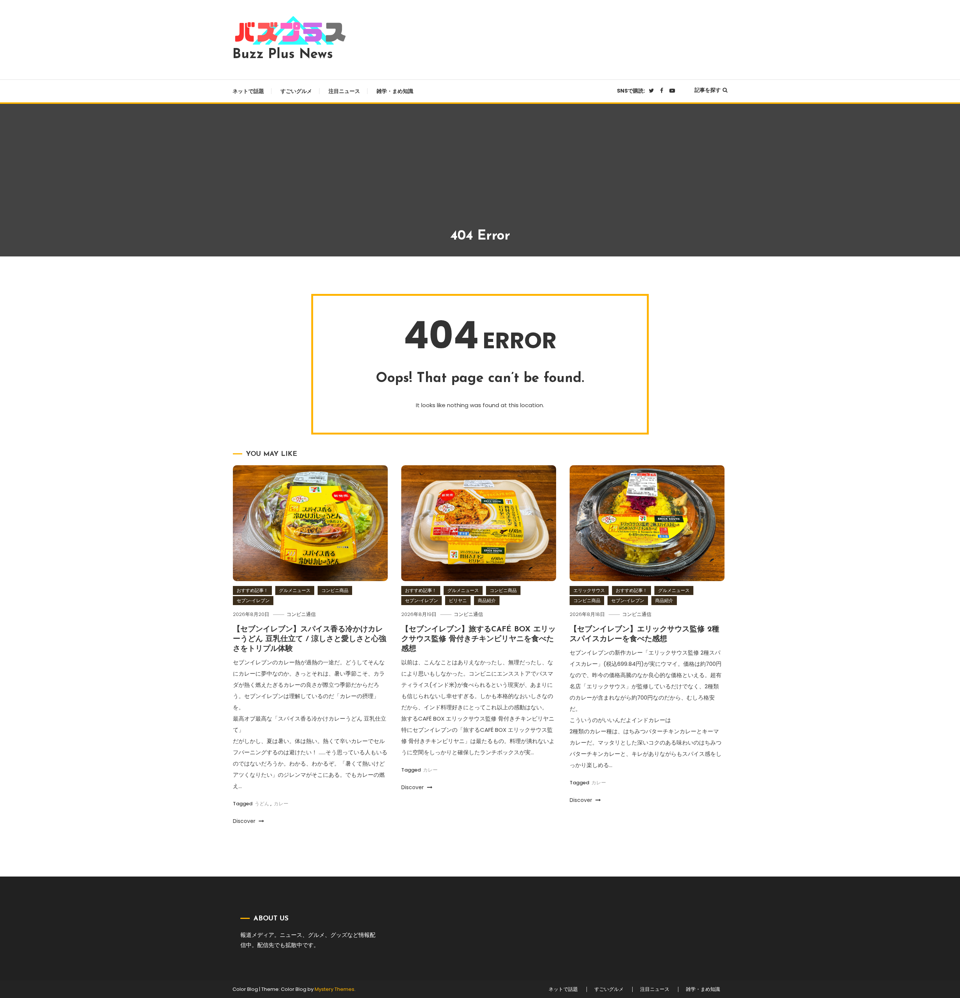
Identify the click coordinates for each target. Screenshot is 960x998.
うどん (262, 803)
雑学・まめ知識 (394, 91)
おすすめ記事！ (252, 590)
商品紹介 (487, 600)
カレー (281, 803)
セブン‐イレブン (253, 600)
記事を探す (707, 90)
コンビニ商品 (334, 590)
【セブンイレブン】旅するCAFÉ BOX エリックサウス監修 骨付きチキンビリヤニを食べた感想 (478, 639)
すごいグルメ (296, 91)
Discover (245, 821)
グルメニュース (294, 590)
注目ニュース (344, 91)
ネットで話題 (248, 91)
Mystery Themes (334, 989)
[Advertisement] (480, 171)
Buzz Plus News (282, 54)
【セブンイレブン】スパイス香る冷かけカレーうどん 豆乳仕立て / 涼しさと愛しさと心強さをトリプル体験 (309, 639)
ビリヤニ (458, 600)
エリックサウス (589, 590)
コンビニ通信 (301, 614)
